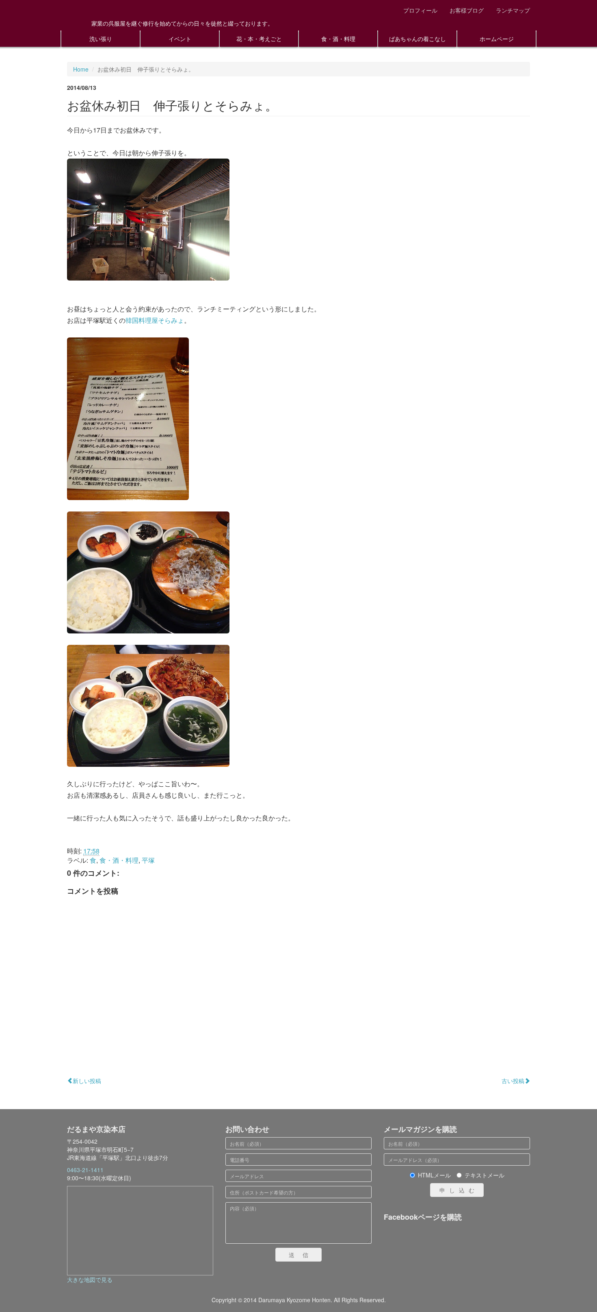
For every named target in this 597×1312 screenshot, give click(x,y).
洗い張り (100, 39)
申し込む (458, 1190)
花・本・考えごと (259, 39)
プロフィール (420, 10)
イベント (180, 39)
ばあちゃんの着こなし (417, 39)
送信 (302, 1255)
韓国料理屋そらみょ (154, 320)
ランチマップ (513, 10)
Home (81, 69)
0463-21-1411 (85, 1170)
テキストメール (484, 1175)
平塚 (148, 860)
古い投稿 (513, 1081)
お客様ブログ (467, 10)
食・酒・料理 (338, 39)
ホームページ (497, 39)
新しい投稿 (87, 1081)
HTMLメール (434, 1175)
